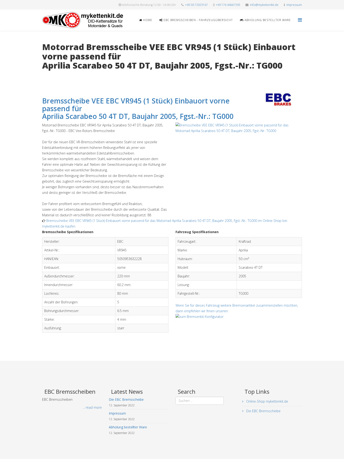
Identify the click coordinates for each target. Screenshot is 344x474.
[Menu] (300, 20)
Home (147, 20)
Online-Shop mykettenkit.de (266, 401)
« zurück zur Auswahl (57, 75)
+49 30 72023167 (196, 5)
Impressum (294, 5)
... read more (92, 407)
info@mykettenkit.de (264, 5)
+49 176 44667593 (228, 5)
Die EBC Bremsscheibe (263, 411)
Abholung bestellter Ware (267, 20)
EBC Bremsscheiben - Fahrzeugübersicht (198, 20)
